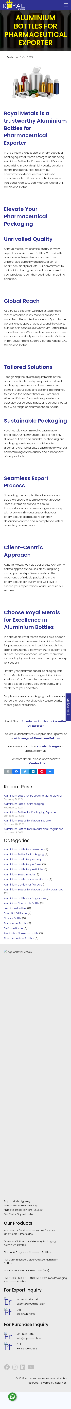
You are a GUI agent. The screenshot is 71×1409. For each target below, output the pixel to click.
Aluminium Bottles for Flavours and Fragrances (33, 829)
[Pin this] (42, 771)
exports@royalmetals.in (31, 1303)
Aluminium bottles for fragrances (25, 898)
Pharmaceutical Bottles (19, 938)
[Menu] (66, 5)
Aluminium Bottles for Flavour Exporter (28, 820)
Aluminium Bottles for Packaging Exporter (30, 812)
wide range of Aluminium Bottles (37, 738)
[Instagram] (15, 1367)
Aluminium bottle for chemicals (24, 849)
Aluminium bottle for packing (22, 859)
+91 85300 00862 (27, 1348)
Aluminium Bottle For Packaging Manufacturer (33, 796)
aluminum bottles (15, 908)
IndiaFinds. (61, 1382)
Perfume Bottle (13, 928)
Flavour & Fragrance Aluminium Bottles (27, 1252)
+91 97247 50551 (26, 1314)
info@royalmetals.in (29, 1338)
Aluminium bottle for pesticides (24, 869)
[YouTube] (31, 1367)
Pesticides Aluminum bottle (21, 933)
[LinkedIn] (22, 1367)
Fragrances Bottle (15, 923)
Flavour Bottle (12, 918)
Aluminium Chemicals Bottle (21, 903)
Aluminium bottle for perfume (22, 864)
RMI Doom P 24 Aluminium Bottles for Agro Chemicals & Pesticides (29, 1232)
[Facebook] (7, 1367)
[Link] (14, 5)
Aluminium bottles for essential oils (26, 879)
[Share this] (16, 771)
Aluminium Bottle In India (19, 874)
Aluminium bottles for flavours (23, 884)
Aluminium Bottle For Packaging (24, 804)
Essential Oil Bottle (15, 913)
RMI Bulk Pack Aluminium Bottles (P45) (26, 1270)
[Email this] (8, 771)
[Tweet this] (25, 771)
